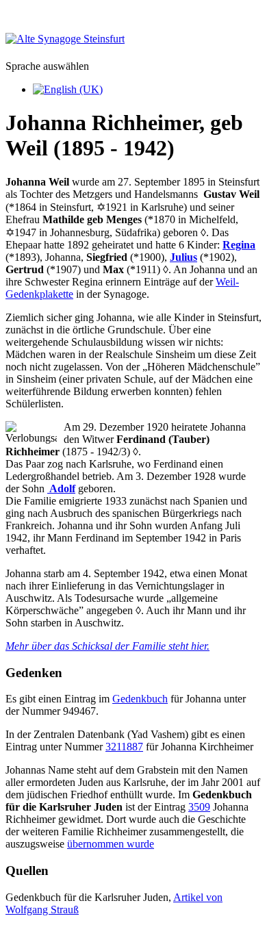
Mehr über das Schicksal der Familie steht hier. (107, 646)
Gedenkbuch (140, 698)
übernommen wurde (110, 844)
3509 (199, 807)
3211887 (124, 746)
